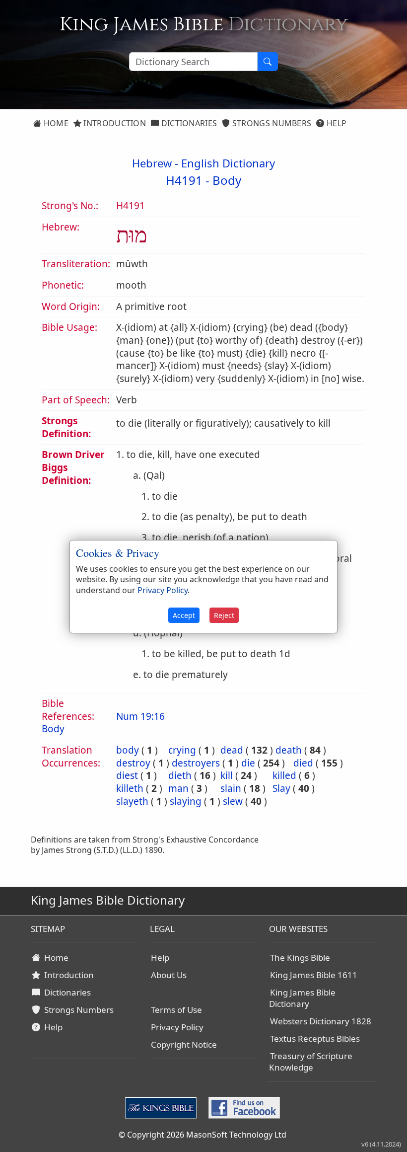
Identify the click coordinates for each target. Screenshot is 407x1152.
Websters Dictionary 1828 (320, 1021)
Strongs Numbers (271, 123)
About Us (169, 975)
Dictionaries (188, 123)
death (288, 750)
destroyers (196, 763)
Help (336, 123)
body (127, 750)
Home (54, 123)
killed (284, 775)
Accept (184, 615)
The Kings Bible (300, 957)
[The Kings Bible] (163, 1106)
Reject (224, 615)
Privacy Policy (177, 1027)
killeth (129, 788)
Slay (281, 788)
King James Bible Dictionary (302, 998)
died (303, 763)
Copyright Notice (184, 1044)
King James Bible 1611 (313, 975)
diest (127, 775)
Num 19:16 (140, 716)
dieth (180, 775)
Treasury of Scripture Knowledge (310, 1061)
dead (231, 750)
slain (230, 788)
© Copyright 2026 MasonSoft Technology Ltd (202, 1134)
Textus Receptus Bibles (315, 1038)
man (178, 788)
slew (233, 801)
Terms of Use (176, 1009)
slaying (186, 801)
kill (226, 775)
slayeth (132, 801)
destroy (133, 763)
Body (226, 180)
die (248, 763)
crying (182, 750)
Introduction (113, 123)
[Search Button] (267, 61)
